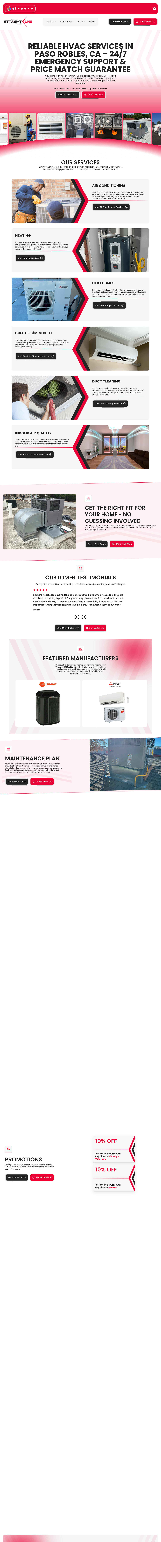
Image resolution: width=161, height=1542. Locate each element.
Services (50, 21)
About (80, 21)
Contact (91, 21)
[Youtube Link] (154, 8)
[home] (18, 21)
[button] (51, 21)
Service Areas (66, 21)
